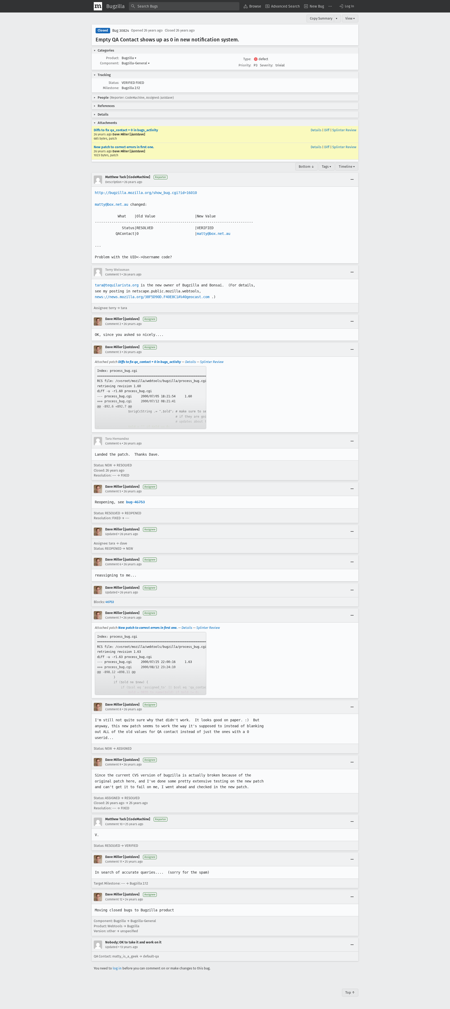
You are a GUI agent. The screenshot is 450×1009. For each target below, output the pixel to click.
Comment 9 (113, 764)
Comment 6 (113, 564)
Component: (109, 63)
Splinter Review (344, 130)
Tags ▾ (326, 166)
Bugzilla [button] (129, 58)
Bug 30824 (120, 30)
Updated (111, 534)
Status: (114, 83)
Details (316, 130)
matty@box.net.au (111, 204)
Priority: (245, 65)
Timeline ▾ (347, 166)
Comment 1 (113, 274)
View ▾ (350, 18)
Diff (326, 130)
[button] (346, 6)
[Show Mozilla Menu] (98, 6)
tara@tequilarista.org (117, 285)
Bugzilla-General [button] (136, 63)
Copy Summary (321, 18)
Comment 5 (113, 491)
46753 (109, 602)
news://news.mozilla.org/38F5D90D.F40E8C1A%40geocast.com (152, 297)
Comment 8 (113, 709)
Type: (247, 59)
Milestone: (111, 88)
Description (113, 182)
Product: (112, 58)
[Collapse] (352, 180)
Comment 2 (113, 324)
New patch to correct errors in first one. (124, 147)
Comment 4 (113, 443)
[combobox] (184, 6)
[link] (150, 397)
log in (117, 968)
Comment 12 (113, 899)
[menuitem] (252, 6)
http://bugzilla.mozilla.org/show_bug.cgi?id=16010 (146, 193)
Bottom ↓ (306, 166)
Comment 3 (113, 352)
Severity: (266, 65)
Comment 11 (113, 861)
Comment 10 (114, 824)
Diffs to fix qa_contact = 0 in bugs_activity (126, 130)
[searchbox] (184, 6)
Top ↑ (350, 992)
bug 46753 (135, 502)
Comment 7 (113, 617)
